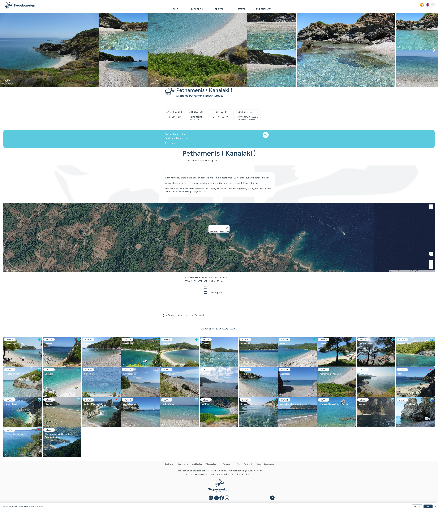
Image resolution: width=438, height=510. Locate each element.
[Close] (435, 506)
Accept (428, 506)
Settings (417, 506)
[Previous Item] (4, 50)
